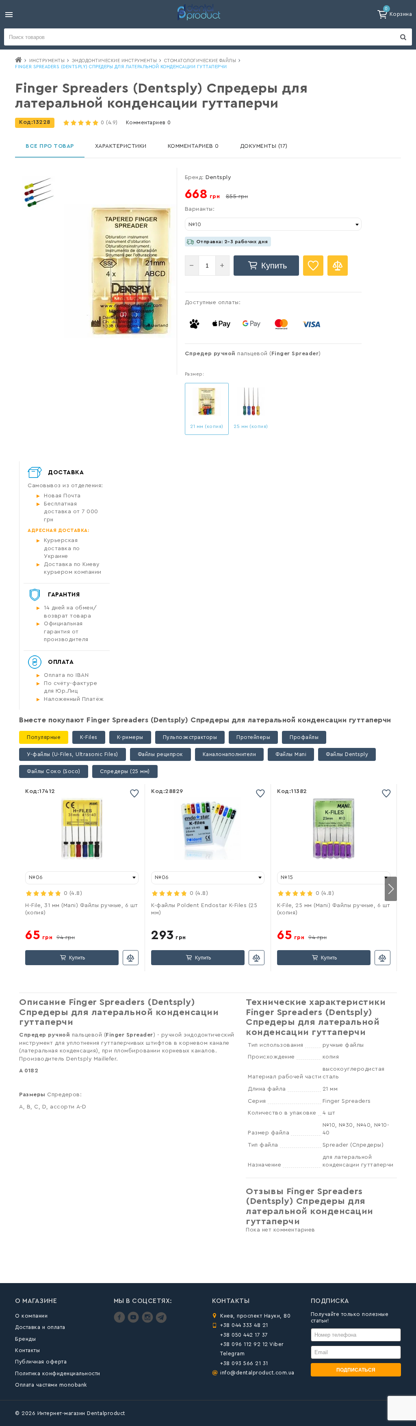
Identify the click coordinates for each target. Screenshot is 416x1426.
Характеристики (121, 146)
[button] (391, 889)
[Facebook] (120, 1321)
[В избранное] (313, 265)
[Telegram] (161, 1321)
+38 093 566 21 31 (244, 1363)
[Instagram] (148, 1321)
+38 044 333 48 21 (244, 1325)
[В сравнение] (337, 265)
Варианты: (200, 209)
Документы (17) (264, 146)
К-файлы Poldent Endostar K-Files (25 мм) (204, 909)
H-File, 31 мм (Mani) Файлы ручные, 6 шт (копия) (81, 909)
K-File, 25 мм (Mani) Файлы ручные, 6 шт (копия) (333, 909)
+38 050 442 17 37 (244, 1334)
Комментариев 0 (148, 122)
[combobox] (273, 224)
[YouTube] (134, 1321)
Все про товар (50, 146)
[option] (38, 193)
